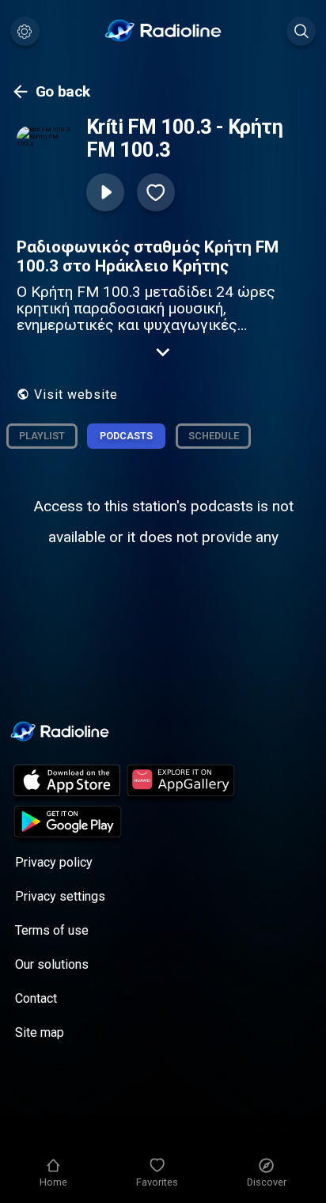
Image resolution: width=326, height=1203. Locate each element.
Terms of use (52, 930)
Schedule (213, 436)
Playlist (42, 436)
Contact (36, 998)
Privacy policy (54, 862)
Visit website (76, 394)
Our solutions (52, 964)
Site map (39, 1032)
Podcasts (126, 436)
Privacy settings (60, 896)
